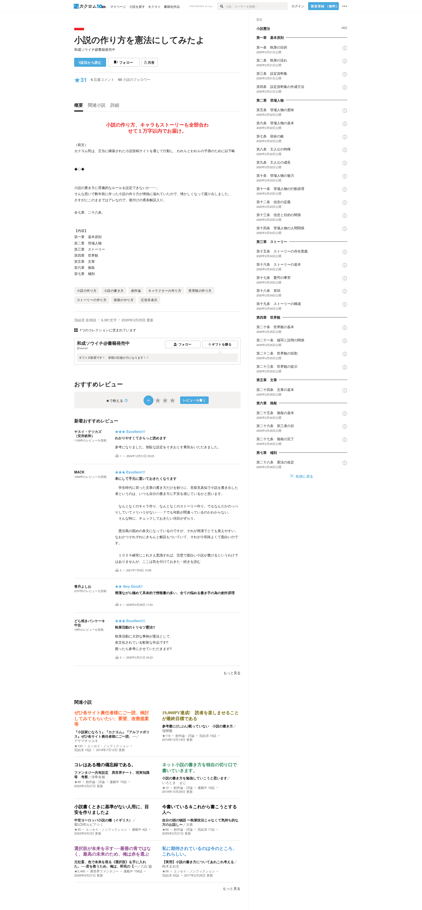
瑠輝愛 (167, 730)
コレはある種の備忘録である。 (105, 764)
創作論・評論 (184, 735)
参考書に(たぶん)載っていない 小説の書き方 (197, 725)
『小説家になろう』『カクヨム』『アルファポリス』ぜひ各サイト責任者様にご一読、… (111, 734)
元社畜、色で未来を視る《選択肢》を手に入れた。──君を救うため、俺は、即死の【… (110, 863)
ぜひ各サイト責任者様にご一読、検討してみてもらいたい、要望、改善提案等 (111, 718)
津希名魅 (98, 776)
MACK (79, 472)
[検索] (221, 6)
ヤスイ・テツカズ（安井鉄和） (88, 433)
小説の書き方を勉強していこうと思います (194, 777)
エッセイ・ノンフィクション (108, 746)
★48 (77, 782)
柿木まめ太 (170, 866)
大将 (189, 824)
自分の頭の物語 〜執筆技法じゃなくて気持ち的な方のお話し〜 (200, 822)
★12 (165, 788)
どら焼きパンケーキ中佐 (89, 622)
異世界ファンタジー (104, 871)
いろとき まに (174, 782)
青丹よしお (82, 586)
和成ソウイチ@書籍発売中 (94, 49)
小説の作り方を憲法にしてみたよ (139, 39)
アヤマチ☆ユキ (86, 740)
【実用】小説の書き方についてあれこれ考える (198, 861)
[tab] (79, 106)
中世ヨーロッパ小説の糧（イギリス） (103, 819)
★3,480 (79, 871)
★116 (166, 736)
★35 (77, 829)
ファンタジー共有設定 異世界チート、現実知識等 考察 (111, 774)
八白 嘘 (146, 866)
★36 (165, 871)
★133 (78, 746)
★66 (165, 829)
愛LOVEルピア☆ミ (88, 824)
